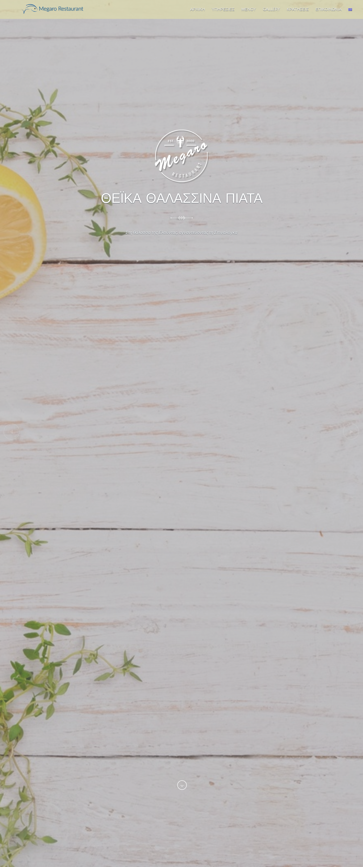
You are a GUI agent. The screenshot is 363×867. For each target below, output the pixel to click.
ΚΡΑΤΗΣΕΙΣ (298, 9)
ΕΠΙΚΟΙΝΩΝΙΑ (329, 9)
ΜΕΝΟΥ (248, 9)
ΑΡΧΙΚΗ (197, 9)
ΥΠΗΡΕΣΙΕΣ (223, 9)
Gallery (271, 9)
